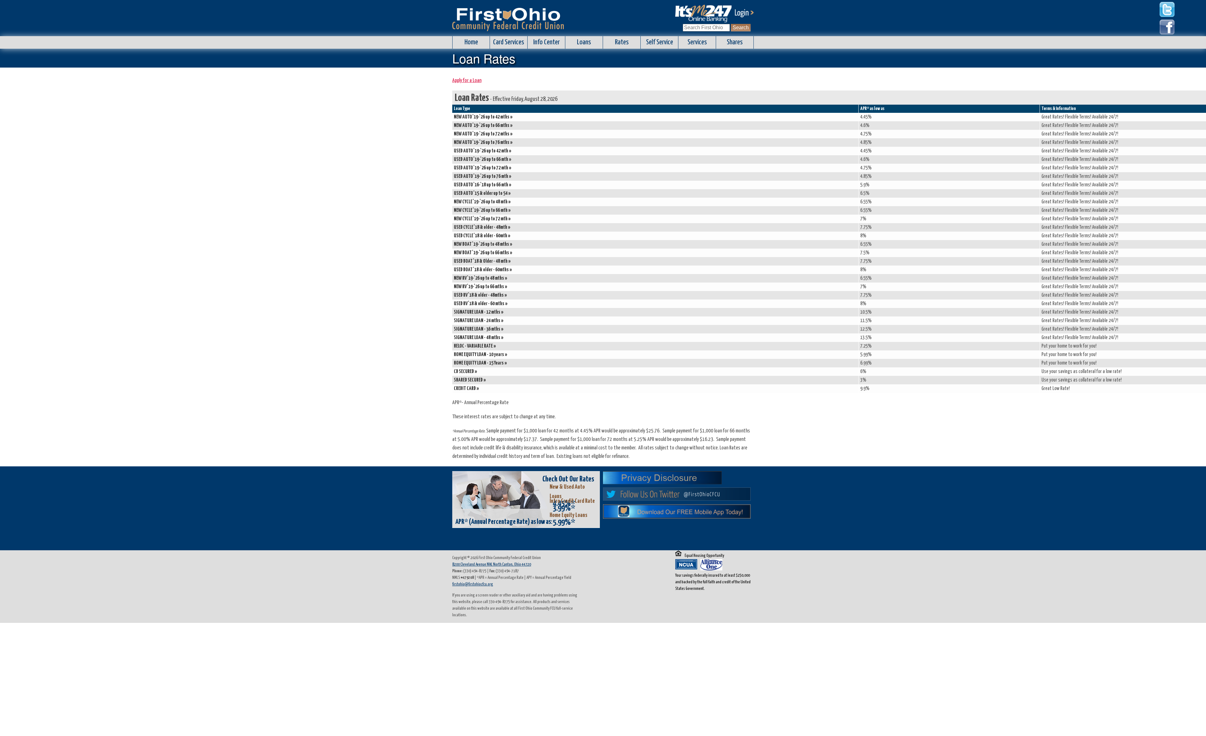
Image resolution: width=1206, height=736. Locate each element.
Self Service (659, 42)
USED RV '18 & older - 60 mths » (481, 303)
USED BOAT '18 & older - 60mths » (483, 269)
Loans (584, 42)
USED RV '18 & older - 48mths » (480, 295)
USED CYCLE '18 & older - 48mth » (482, 227)
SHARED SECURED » (470, 380)
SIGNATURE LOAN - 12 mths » (478, 312)
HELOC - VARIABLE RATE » (475, 346)
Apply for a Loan (466, 80)
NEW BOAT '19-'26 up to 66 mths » (483, 252)
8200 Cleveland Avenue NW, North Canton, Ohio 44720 (491, 565)
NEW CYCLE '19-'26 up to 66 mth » (482, 210)
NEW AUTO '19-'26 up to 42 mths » (483, 117)
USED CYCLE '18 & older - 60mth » (482, 235)
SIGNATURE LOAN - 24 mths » (478, 320)
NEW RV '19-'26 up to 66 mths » (480, 286)
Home (471, 42)
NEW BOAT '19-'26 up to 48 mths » (483, 244)
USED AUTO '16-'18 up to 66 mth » (482, 185)
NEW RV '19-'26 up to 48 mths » (480, 278)
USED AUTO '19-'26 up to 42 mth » (482, 151)
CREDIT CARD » (466, 388)
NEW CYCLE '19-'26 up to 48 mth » (482, 202)
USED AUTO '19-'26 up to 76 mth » (482, 176)
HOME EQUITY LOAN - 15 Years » (480, 363)
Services (697, 42)
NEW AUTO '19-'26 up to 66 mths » (483, 125)
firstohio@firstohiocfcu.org (472, 584)
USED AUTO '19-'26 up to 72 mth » (482, 168)
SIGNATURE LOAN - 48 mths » (478, 337)
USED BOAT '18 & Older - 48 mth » (482, 261)
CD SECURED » (465, 371)
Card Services (508, 42)
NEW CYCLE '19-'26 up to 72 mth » (482, 219)
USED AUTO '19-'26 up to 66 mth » (482, 159)
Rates (622, 42)
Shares (735, 42)
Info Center (546, 42)
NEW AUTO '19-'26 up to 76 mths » (483, 142)
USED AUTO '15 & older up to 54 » (482, 193)
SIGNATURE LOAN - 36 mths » (478, 329)
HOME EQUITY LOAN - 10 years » (480, 354)
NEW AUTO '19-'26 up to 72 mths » (483, 134)
